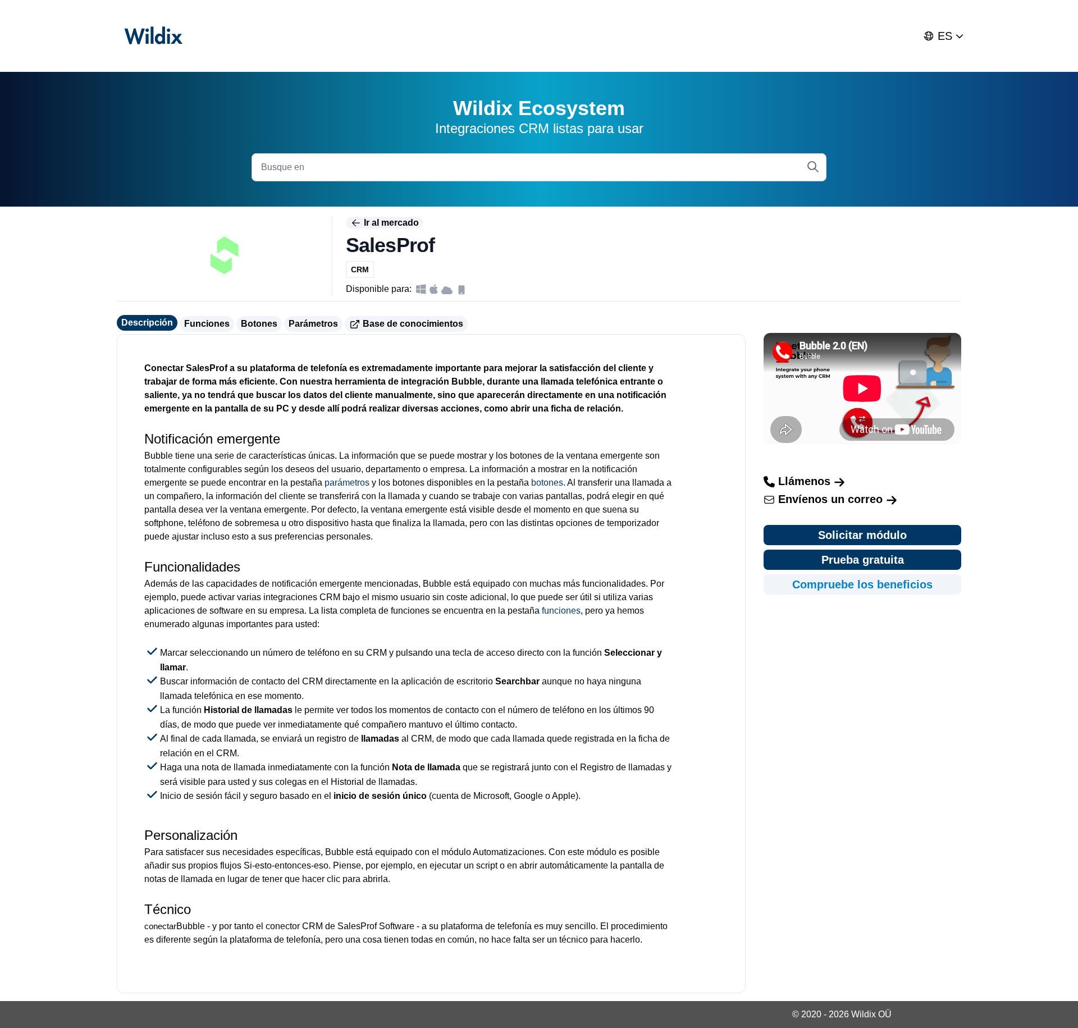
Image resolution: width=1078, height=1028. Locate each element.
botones (547, 482)
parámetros (347, 482)
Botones (259, 323)
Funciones (207, 323)
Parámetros (313, 323)
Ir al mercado (390, 222)
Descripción (147, 322)
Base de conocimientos (411, 323)
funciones (561, 610)
